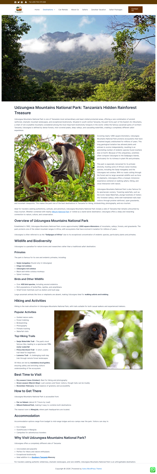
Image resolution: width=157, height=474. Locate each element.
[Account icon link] (26, 2)
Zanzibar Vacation (98, 10)
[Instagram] (22, 2)
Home (37, 10)
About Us (75, 10)
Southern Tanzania (40, 457)
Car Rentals (63, 10)
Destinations (48, 10)
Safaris (85, 10)
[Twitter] (19, 2)
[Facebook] (15, 2)
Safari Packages (115, 10)
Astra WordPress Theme (92, 469)
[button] (54, 9)
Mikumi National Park (60, 212)
